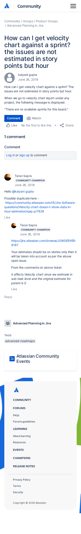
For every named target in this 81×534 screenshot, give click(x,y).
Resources (19, 442)
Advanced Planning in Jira (25, 25)
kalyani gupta (27, 75)
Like (7, 217)
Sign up (24, 155)
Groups (28, 21)
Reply (8, 297)
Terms (17, 486)
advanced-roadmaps (20, 341)
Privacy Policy (21, 479)
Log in (10, 155)
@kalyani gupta (23, 191)
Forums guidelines (24, 421)
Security (18, 492)
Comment (13, 118)
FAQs (16, 415)
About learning (21, 436)
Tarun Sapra (23, 176)
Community (29, 6)
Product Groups (47, 21)
